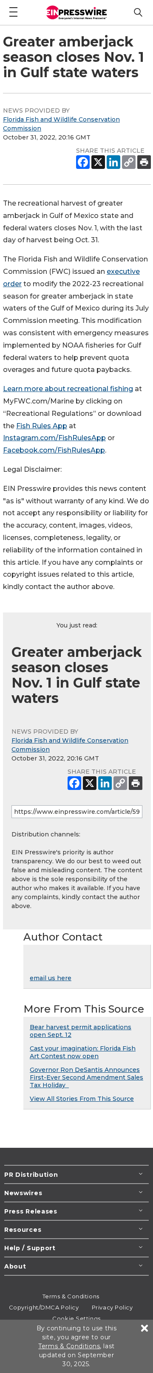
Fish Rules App (41, 426)
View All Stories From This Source (82, 1099)
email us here (50, 978)
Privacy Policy (112, 1307)
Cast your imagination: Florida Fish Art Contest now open (83, 1052)
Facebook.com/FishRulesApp (54, 450)
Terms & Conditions (70, 1296)
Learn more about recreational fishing (68, 389)
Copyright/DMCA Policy (44, 1307)
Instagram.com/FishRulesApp (54, 438)
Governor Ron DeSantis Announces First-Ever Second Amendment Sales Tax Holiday (86, 1077)
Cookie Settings (76, 1318)
